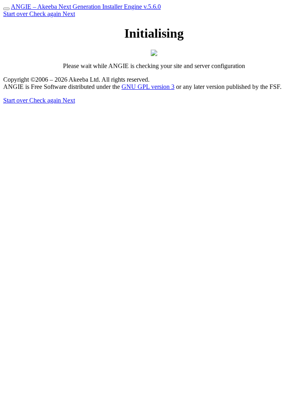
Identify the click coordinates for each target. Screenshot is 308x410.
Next (69, 13)
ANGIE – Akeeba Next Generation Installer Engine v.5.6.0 (86, 6)
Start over (16, 13)
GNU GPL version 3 (148, 86)
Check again (46, 13)
